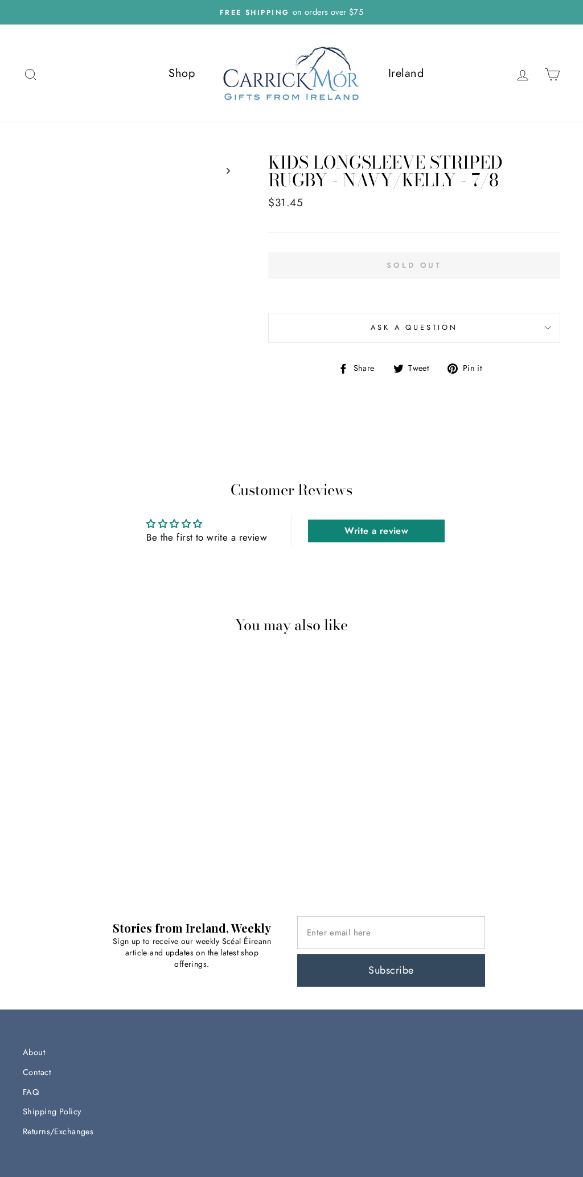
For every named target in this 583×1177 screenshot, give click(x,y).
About (34, 1052)
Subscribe (390, 970)
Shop (182, 73)
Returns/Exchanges (58, 1131)
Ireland (406, 73)
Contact (37, 1072)
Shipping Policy (52, 1111)
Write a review (376, 530)
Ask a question (414, 327)
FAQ (31, 1092)
